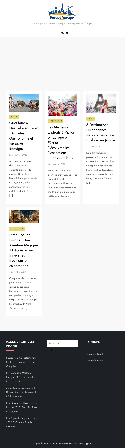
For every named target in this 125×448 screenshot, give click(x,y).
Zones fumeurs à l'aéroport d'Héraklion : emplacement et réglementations (21, 392)
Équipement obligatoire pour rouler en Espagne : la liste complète (21, 362)
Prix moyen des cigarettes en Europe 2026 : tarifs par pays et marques (21, 407)
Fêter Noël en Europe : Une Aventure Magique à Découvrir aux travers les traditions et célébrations (23, 250)
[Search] (51, 350)
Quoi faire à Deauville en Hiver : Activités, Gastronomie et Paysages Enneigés (23, 135)
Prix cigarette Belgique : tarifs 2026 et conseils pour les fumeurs (21, 422)
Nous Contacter (95, 360)
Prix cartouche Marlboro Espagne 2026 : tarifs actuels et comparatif (21, 377)
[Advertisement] (62, 60)
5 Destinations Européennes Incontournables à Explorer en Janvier (100, 132)
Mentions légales (96, 354)
